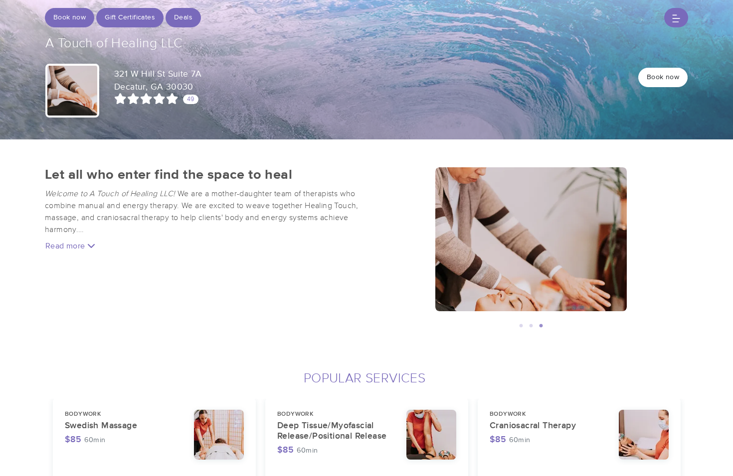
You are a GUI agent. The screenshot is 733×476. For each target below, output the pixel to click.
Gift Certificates (130, 17)
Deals (183, 17)
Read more (66, 246)
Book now (69, 17)
